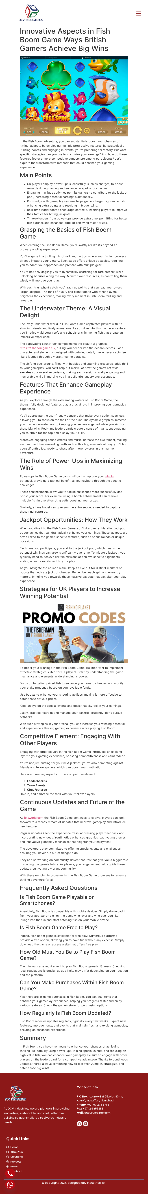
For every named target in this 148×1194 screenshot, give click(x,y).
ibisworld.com (33, 817)
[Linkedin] (85, 1123)
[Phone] (10, 1173)
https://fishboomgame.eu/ (37, 348)
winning (110, 476)
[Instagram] (79, 1123)
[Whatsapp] (10, 1185)
